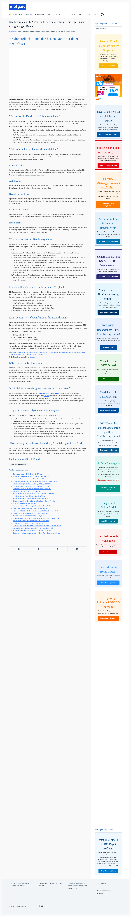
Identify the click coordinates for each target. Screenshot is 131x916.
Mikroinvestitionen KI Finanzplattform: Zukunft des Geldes (32, 506)
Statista (32, 357)
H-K (64, 14)
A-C (49, 14)
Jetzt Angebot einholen (108, 450)
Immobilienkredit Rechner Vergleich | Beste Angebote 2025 (33, 528)
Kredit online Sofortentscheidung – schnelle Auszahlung (32, 530)
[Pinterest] (57, 549)
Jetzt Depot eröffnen (108, 871)
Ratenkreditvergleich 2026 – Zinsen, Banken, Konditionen (32, 484)
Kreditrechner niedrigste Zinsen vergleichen (28, 523)
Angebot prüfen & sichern (108, 241)
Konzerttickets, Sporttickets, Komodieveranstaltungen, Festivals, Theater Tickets (78, 885)
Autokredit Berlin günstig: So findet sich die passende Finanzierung (36, 518)
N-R (80, 14)
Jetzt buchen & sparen (108, 618)
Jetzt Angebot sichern (108, 410)
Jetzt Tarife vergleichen (108, 165)
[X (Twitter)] (38, 549)
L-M (72, 14)
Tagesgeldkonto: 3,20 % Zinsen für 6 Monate (28, 474)
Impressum (100, 893)
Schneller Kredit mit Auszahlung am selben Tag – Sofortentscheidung (36, 533)
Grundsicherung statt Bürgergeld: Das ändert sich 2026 (31, 486)
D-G (57, 14)
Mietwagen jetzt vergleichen (108, 205)
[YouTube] (42, 906)
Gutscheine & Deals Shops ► (35, 14)
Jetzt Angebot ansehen (108, 312)
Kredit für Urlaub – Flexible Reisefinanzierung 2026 (30, 498)
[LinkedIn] (77, 549)
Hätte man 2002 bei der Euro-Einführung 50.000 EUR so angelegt (35, 511)
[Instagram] (39, 906)
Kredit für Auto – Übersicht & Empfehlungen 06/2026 (31, 476)
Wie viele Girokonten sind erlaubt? (24, 503)
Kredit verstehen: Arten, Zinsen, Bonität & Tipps (29, 496)
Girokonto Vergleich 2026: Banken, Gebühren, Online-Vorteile (34, 501)
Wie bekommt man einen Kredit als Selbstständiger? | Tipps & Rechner (37, 525)
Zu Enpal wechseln (108, 66)
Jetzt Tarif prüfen (108, 348)
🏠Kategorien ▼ (14, 14)
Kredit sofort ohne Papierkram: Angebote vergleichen (31, 521)
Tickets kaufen (101, 883)
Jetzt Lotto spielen (108, 552)
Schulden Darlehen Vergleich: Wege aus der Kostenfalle (32, 489)
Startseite (12, 31)
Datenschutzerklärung (103, 891)
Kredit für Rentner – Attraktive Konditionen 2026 (29, 479)
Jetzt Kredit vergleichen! (19, 464)
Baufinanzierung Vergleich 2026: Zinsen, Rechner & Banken (33, 493)
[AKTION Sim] (108, 87)
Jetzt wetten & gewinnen (108, 583)
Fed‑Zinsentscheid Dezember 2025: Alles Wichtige (30, 513)
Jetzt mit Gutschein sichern (108, 488)
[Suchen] (102, 14)
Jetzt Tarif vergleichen (108, 379)
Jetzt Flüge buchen (108, 521)
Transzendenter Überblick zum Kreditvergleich (28, 516)
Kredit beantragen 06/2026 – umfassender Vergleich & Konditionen (35, 481)
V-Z (95, 14)
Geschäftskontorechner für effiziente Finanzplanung (30, 508)
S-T (88, 14)
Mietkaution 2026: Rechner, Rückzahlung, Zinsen (30, 491)
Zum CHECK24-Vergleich (108, 134)
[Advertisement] (63, 6)
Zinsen (46, 396)
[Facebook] (19, 549)
